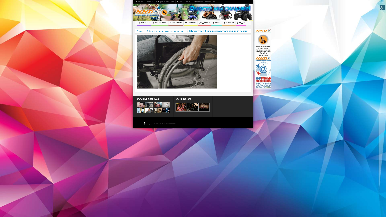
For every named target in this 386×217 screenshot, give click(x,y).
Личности (191, 23)
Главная (140, 2)
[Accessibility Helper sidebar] (382, 7)
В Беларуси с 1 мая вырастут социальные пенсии (166, 31)
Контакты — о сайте (185, 2)
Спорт (217, 23)
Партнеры (150, 2)
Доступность (161, 23)
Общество (145, 23)
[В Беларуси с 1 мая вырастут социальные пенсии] (177, 61)
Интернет (230, 23)
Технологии (176, 23)
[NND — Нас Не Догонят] (151, 12)
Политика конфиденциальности (205, 2)
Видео (242, 23)
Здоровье (205, 23)
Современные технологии (166, 2)
